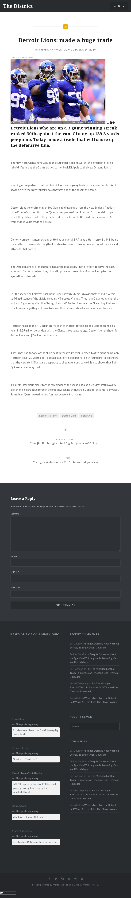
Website (16, 587)
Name (15, 556)
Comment (18, 514)
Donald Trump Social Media (27, 773)
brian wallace (56, 49)
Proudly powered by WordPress (48, 884)
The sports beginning (26, 724)
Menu (120, 5)
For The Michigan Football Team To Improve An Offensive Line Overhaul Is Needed (94, 672)
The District (18, 6)
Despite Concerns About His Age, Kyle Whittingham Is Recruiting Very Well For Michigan (94, 658)
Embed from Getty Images (22, 57)
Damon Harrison (48, 415)
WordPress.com (90, 884)
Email (15, 572)
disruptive (86, 415)
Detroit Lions (69, 415)
